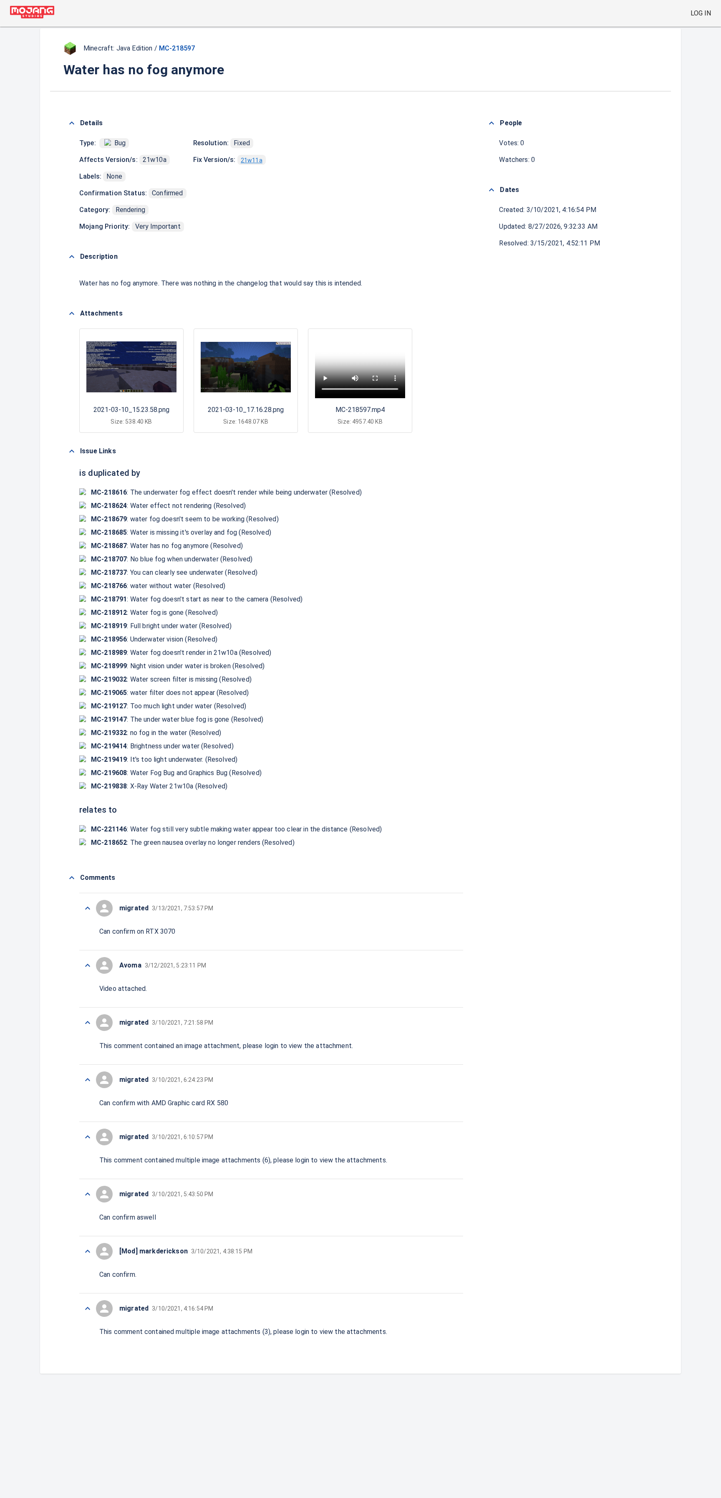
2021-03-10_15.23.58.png (131, 410)
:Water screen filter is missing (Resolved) (171, 679)
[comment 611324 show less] (87, 1194)
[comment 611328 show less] (87, 965)
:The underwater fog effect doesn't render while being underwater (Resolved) (226, 492)
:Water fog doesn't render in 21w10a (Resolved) (181, 653)
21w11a (251, 160)
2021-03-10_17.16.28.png (246, 410)
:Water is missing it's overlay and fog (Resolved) (181, 532)
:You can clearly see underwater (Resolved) (174, 572)
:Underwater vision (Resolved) (154, 639)
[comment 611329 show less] (87, 908)
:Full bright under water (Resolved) (161, 626)
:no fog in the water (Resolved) (156, 733)
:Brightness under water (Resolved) (162, 746)
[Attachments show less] (71, 313)
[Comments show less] (71, 877)
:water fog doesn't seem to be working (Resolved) (185, 519)
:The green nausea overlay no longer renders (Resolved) (193, 842)
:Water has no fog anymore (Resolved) (167, 546)
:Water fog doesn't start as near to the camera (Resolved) (197, 599)
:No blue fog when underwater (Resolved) (171, 559)
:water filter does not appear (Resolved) (170, 693)
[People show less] (491, 123)
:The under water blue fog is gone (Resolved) (177, 719)
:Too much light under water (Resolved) (168, 706)
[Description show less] (71, 256)
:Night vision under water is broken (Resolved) (178, 666)
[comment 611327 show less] (87, 1022)
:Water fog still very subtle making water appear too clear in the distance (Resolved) (236, 829)
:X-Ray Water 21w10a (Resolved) (159, 786)
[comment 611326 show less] (87, 1079)
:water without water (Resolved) (158, 586)
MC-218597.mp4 (360, 410)
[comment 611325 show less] (87, 1137)
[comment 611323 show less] (87, 1251)
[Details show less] (71, 123)
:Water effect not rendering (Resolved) (168, 506)
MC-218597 (177, 48)
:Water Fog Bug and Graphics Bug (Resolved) (176, 773)
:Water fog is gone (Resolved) (154, 612)
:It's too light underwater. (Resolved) (164, 759)
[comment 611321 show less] (87, 1308)
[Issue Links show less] (71, 451)
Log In (701, 13)
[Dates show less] (491, 190)
